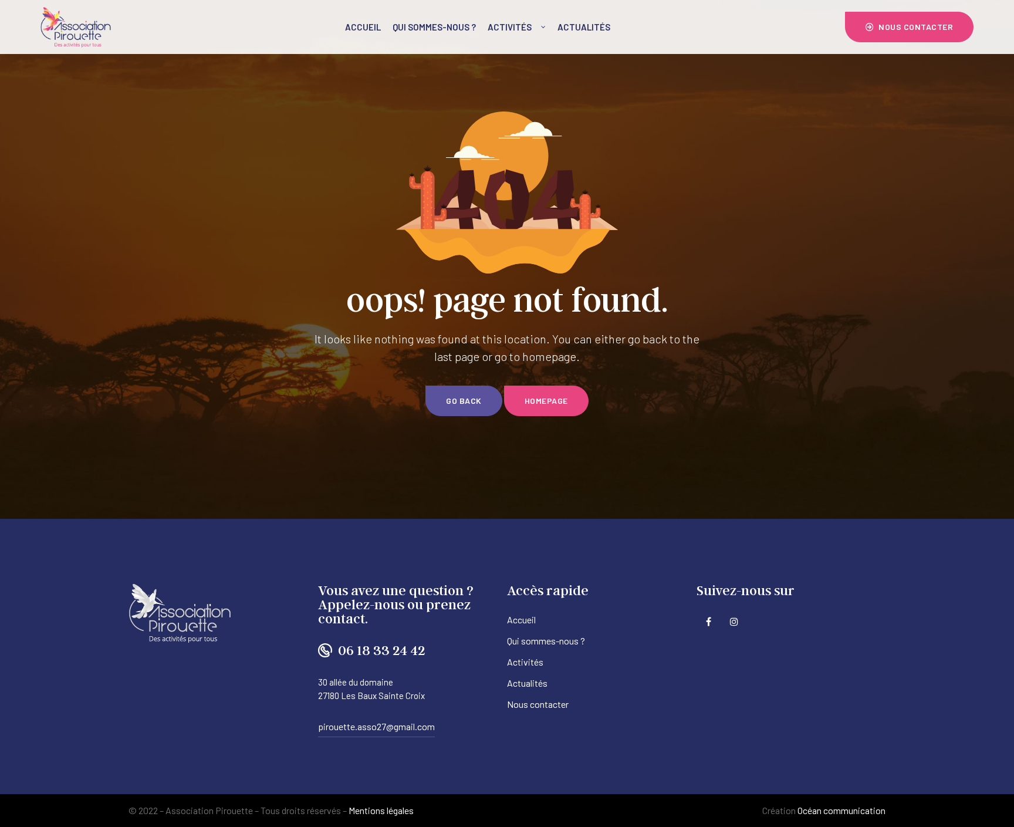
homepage (546, 401)
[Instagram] (734, 621)
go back (464, 401)
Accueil (363, 27)
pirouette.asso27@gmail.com (376, 726)
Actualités (583, 27)
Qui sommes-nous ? (434, 27)
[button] (909, 27)
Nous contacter (538, 704)
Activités (510, 27)
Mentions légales (381, 810)
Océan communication (841, 810)
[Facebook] (709, 621)
